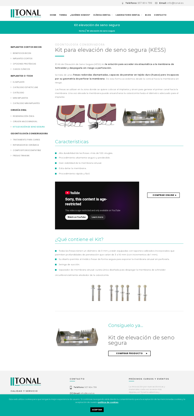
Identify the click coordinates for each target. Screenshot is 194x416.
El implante (19, 82)
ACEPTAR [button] (97, 409)
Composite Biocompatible (27, 150)
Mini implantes (20, 97)
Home (53, 15)
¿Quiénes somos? (80, 15)
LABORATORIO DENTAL (128, 15)
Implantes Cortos (22, 58)
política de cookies (108, 402)
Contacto (160, 15)
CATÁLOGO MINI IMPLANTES (26, 103)
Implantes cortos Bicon (26, 47)
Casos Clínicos (21, 69)
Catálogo (18, 92)
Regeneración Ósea (23, 116)
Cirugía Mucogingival (25, 121)
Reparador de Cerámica (26, 145)
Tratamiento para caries (26, 139)
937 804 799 (85, 387)
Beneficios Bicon (22, 53)
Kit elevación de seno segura (29, 126)
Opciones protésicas (24, 63)
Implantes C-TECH (22, 75)
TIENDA (63, 15)
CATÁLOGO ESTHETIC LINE (25, 87)
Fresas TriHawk (21, 155)
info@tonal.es (84, 393)
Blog (148, 15)
